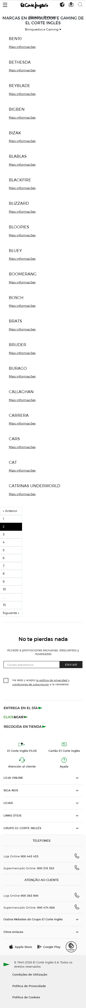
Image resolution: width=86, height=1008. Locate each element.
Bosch (16, 297)
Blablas (18, 156)
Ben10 (15, 38)
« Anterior (10, 511)
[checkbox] (6, 680)
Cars (14, 438)
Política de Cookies (26, 997)
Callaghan (21, 391)
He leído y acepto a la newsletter (40, 682)
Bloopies (19, 227)
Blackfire (20, 180)
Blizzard (19, 203)
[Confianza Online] (71, 946)
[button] (5, 3)
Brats (15, 321)
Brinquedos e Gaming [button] (42, 29)
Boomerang (23, 274)
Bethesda (20, 62)
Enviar (71, 664)
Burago (18, 368)
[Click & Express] (23, 708)
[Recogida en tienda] (25, 726)
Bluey (15, 250)
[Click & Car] (16, 717)
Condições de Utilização (29, 974)
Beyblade (19, 85)
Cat (13, 462)
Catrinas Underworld (34, 485)
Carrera (19, 415)
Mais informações (22, 47)
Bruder (17, 344)
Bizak (15, 133)
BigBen (16, 109)
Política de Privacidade (29, 986)
